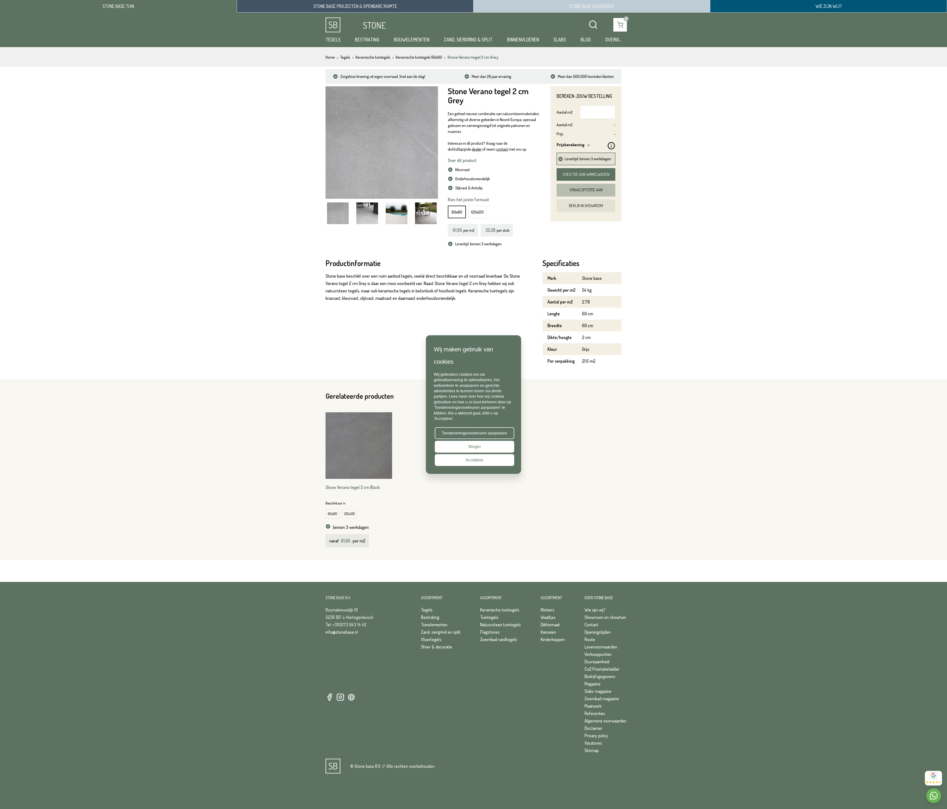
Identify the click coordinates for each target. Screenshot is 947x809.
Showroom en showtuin (605, 617)
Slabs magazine (597, 691)
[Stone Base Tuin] (118, 6)
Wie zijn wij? (594, 609)
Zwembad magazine (601, 698)
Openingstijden (597, 632)
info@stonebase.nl (342, 632)
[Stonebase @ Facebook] (329, 697)
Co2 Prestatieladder (601, 669)
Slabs (559, 39)
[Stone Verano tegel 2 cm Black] (359, 445)
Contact (591, 624)
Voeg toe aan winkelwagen (586, 174)
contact (502, 149)
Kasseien (548, 632)
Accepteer (474, 460)
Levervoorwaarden (600, 646)
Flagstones (490, 632)
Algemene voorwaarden (605, 720)
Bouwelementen (411, 39)
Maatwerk (592, 706)
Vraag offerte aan (586, 189)
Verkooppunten (598, 654)
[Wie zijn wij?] (828, 6)
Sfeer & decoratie (436, 646)
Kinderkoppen (553, 639)
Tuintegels (489, 617)
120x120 (477, 212)
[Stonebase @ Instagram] (340, 697)
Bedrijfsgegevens (599, 676)
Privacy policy (596, 735)
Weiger (474, 446)
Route (589, 639)
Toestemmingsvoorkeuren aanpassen (474, 433)
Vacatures (593, 743)
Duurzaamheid (596, 661)
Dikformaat (550, 624)
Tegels (333, 39)
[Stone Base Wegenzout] (592, 6)
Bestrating (367, 39)
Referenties (594, 713)
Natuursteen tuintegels (500, 624)
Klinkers (547, 609)
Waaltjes (548, 617)
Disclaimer (593, 728)
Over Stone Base (598, 597)
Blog (586, 39)
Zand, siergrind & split (468, 39)
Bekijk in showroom (586, 205)
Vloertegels (431, 639)
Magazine (592, 683)
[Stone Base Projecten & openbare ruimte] (355, 6)
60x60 (457, 212)
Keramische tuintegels (499, 609)
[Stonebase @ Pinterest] (351, 697)
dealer (477, 149)
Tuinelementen (434, 624)
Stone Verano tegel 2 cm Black (353, 487)
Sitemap (591, 750)
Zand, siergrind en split (440, 632)
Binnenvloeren (523, 39)
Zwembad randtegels (498, 639)
